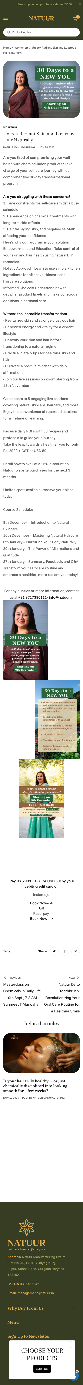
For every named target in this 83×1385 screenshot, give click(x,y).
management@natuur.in (36, 1293)
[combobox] (41, 32)
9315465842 (29, 1284)
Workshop (21, 47)
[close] (80, 4)
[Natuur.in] (41, 18)
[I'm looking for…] (7, 32)
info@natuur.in (61, 597)
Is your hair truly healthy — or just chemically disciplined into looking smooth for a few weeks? (35, 1085)
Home (7, 47)
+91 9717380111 (32, 597)
